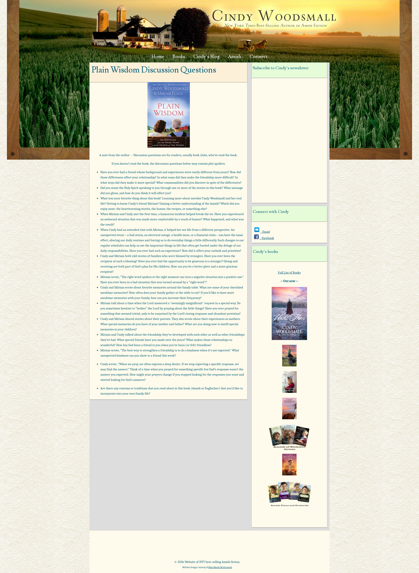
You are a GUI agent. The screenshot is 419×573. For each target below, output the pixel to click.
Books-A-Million (189, 547)
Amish (234, 57)
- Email (265, 232)
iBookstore (262, 547)
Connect (259, 57)
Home (158, 57)
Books (178, 57)
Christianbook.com (226, 547)
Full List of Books (289, 272)
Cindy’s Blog (206, 57)
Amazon (116, 547)
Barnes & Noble (152, 547)
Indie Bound (299, 547)
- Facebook (266, 238)
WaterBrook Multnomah (220, 567)
